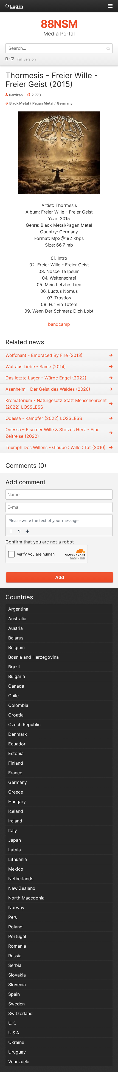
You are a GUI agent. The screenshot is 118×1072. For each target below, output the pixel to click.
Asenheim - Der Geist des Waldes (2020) (47, 389)
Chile (13, 695)
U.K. (12, 1023)
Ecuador (17, 743)
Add (59, 577)
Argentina (18, 609)
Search (108, 48)
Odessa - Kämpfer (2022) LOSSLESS (43, 418)
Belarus (15, 638)
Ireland (15, 821)
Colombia (18, 705)
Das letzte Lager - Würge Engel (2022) (45, 378)
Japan (14, 840)
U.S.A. (14, 1032)
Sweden (16, 1004)
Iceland (15, 811)
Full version (26, 59)
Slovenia (17, 984)
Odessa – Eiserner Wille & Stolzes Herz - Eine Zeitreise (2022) (52, 433)
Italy (12, 830)
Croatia (16, 715)
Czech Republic (24, 724)
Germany (65, 103)
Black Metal (19, 103)
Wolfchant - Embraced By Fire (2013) (44, 355)
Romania (17, 946)
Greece (15, 792)
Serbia (14, 965)
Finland (15, 763)
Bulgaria (16, 676)
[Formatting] (11, 531)
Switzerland (20, 1013)
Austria (15, 628)
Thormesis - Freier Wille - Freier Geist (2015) (51, 80)
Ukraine (16, 1042)
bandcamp (59, 324)
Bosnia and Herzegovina (33, 657)
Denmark (17, 734)
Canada (16, 686)
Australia (17, 618)
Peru (13, 917)
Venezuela (18, 1061)
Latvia (14, 849)
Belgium (16, 647)
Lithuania (17, 859)
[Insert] (27, 531)
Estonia (16, 753)
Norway (16, 907)
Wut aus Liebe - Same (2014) (35, 366)
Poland (15, 926)
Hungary (17, 801)
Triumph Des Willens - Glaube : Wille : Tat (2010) (55, 447)
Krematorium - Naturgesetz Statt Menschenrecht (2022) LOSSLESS (56, 404)
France (15, 772)
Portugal (17, 936)
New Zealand (21, 888)
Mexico (15, 869)
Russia (14, 955)
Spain (14, 994)
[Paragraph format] (19, 531)
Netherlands (20, 878)
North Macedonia (26, 898)
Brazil (14, 666)
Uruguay (17, 1052)
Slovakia (17, 975)
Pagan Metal (42, 103)
